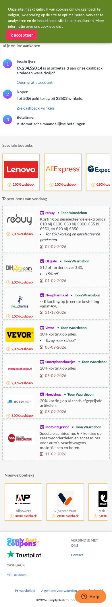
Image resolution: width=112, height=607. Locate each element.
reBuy (50, 213)
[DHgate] (19, 267)
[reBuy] (19, 219)
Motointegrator (57, 427)
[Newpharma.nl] (19, 301)
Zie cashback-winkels (36, 108)
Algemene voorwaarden (59, 590)
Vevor (49, 328)
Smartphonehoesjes (60, 362)
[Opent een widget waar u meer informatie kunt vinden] (90, 597)
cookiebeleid (51, 26)
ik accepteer (21, 34)
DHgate (51, 261)
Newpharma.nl (56, 295)
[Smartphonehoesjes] (19, 368)
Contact (77, 555)
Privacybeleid (25, 590)
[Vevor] (19, 334)
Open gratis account (35, 82)
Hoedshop (53, 394)
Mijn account (16, 574)
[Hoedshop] (19, 401)
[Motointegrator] (19, 437)
